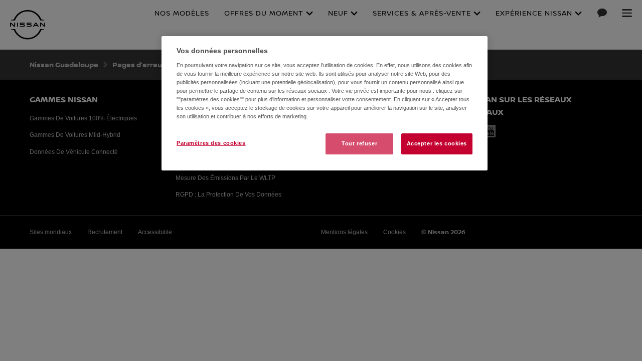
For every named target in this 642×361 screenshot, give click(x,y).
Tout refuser (359, 143)
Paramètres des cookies (211, 143)
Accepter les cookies (437, 143)
